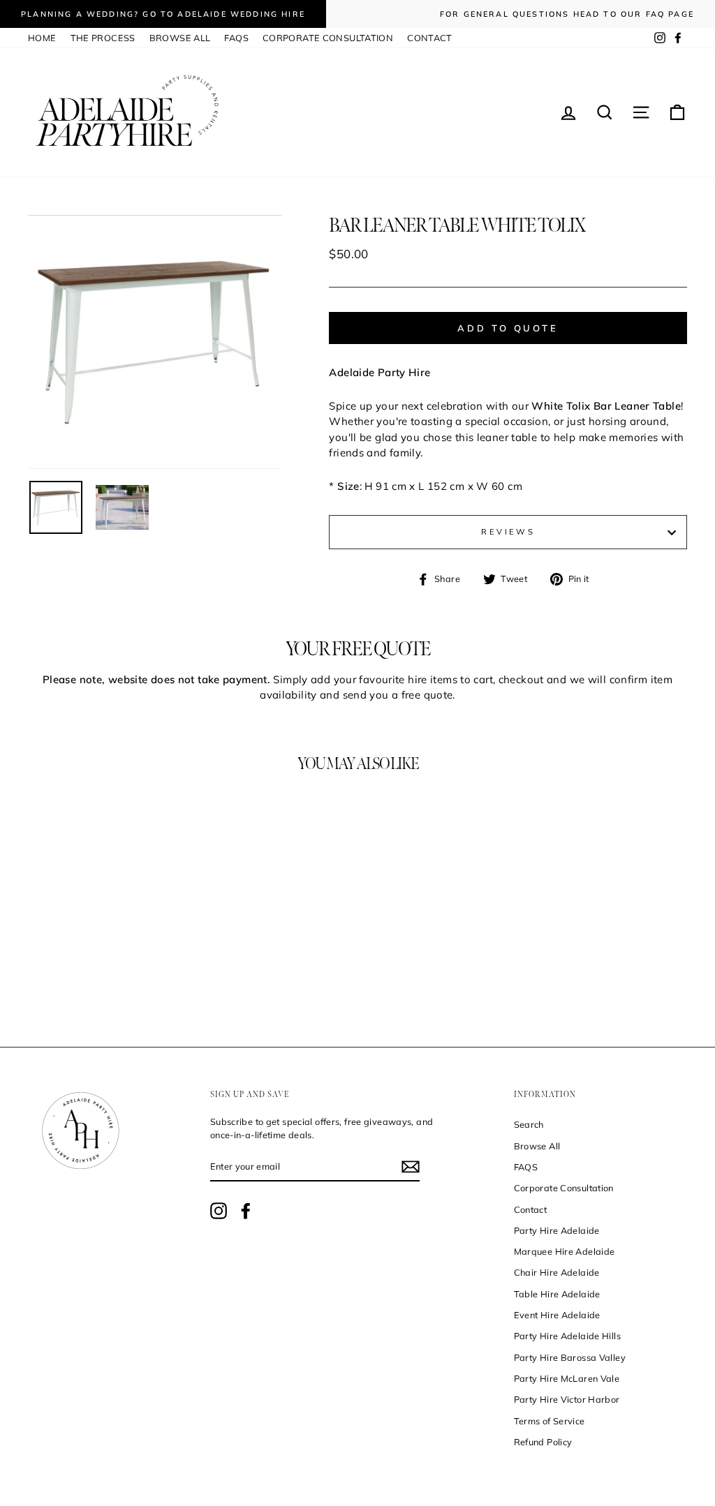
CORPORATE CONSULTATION (328, 37)
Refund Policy (543, 1441)
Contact (530, 1209)
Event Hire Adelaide (557, 1314)
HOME (42, 37)
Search (529, 1124)
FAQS (236, 37)
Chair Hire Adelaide (557, 1272)
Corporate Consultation (564, 1187)
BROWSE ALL (180, 37)
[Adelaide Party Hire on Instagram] (218, 1210)
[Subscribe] (410, 1166)
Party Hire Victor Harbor (567, 1399)
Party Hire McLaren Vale (567, 1378)
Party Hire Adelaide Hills (567, 1335)
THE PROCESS (103, 37)
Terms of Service (549, 1420)
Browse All (537, 1145)
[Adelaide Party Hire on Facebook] (245, 1210)
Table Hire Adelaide (557, 1293)
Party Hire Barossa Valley (570, 1357)
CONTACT (429, 37)
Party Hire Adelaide (557, 1230)
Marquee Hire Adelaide (564, 1251)
